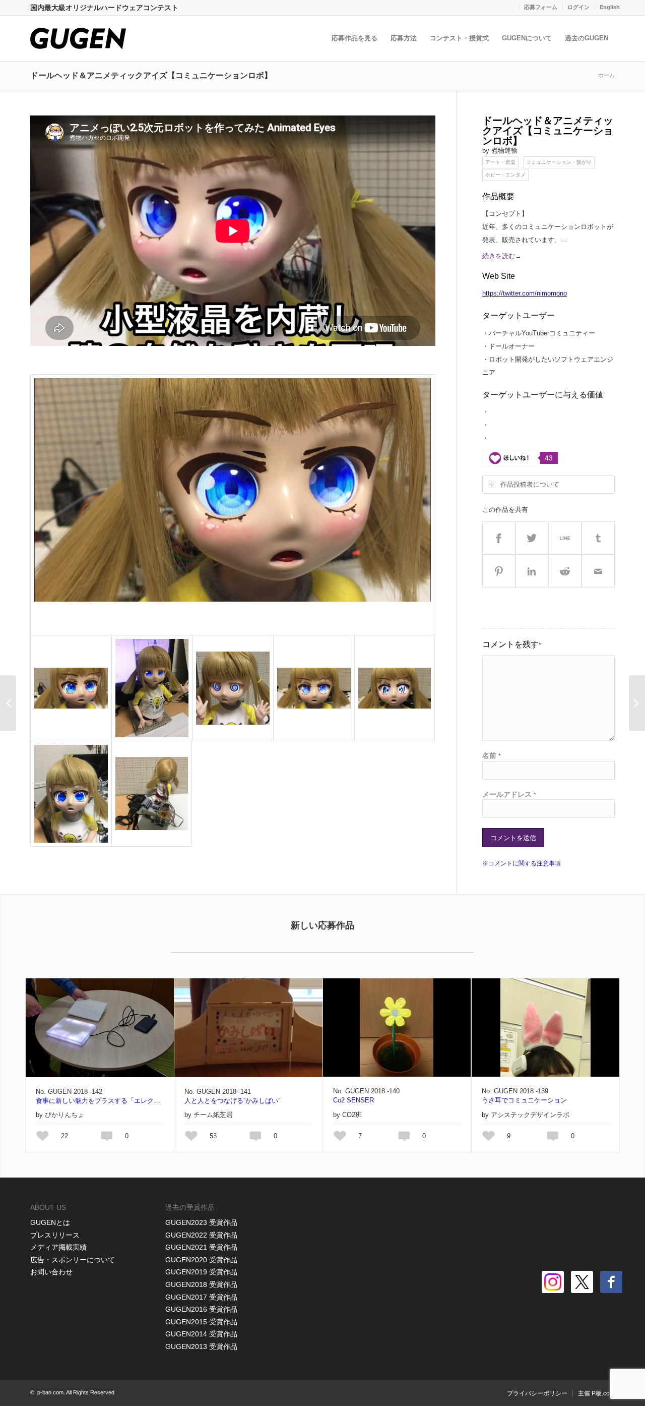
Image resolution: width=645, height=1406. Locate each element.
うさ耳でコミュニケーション (524, 1100)
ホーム (606, 75)
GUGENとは (50, 1222)
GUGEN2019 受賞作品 (201, 1272)
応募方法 (404, 38)
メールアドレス (509, 794)
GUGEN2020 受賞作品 (201, 1260)
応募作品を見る (354, 38)
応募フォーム (540, 7)
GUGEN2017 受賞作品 (201, 1297)
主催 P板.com (596, 1393)
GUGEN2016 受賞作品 (201, 1309)
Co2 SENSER (353, 1100)
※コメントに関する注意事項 (521, 863)
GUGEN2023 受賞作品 (201, 1222)
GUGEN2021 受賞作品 (201, 1247)
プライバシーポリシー (537, 1393)
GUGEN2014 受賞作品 (201, 1334)
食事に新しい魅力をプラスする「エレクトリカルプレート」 (100, 1100)
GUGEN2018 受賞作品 (201, 1284)
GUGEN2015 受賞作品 (201, 1322)
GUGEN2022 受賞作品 (201, 1235)
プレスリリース (55, 1235)
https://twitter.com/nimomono (524, 293)
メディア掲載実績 (58, 1247)
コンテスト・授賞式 (459, 38)
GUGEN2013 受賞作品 (201, 1346)
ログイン (578, 7)
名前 (491, 755)
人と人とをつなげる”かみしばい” (232, 1100)
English (610, 7)
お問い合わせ (51, 1272)
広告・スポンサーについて (72, 1260)
